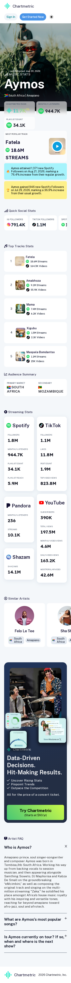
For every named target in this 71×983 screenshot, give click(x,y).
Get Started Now (33, 17)
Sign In (11, 17)
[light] (51, 17)
